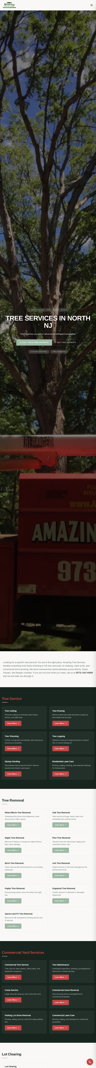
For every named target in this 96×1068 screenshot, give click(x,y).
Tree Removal (13, 800)
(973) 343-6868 (84, 672)
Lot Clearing (11, 1054)
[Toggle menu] (91, 5)
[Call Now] (90, 1062)
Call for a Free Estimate (35, 342)
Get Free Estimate (66, 342)
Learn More (12, 723)
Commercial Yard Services (23, 952)
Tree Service (12, 699)
